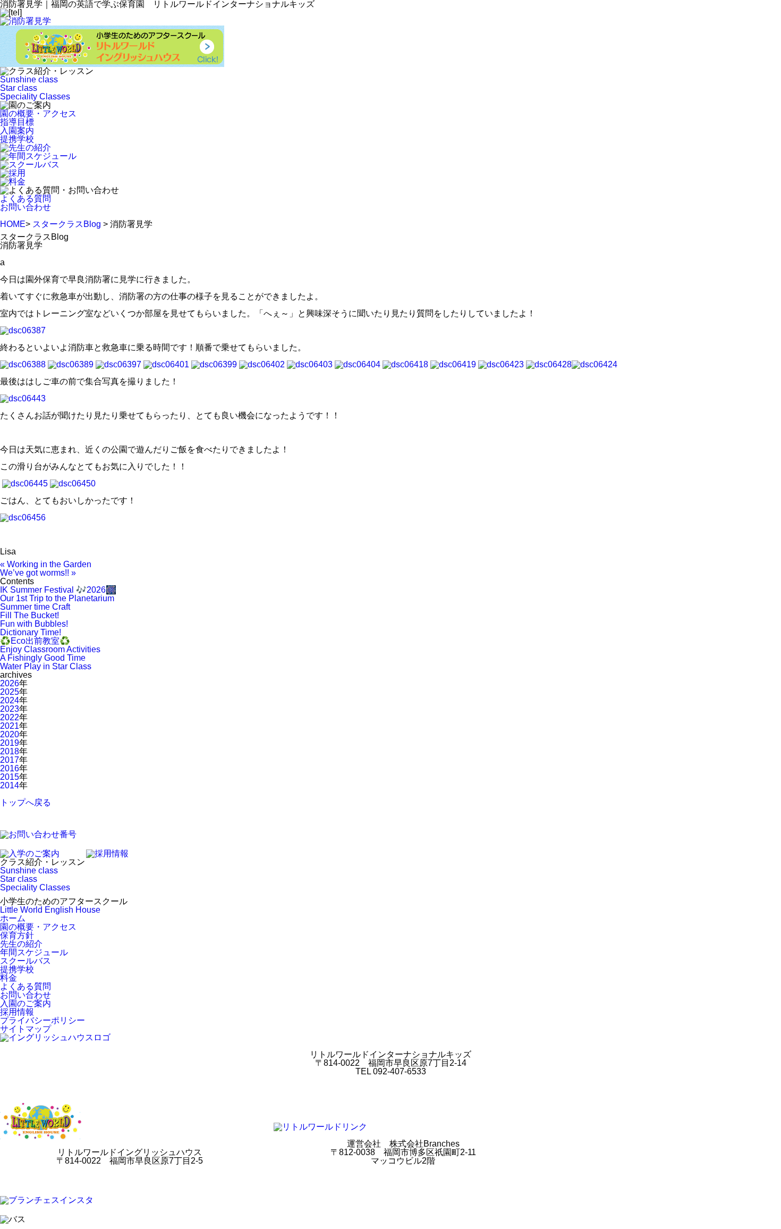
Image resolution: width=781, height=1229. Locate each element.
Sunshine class (29, 79)
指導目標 (17, 122)
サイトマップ (25, 1028)
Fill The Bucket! (29, 615)
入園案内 (17, 130)
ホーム (13, 918)
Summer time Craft (35, 606)
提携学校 (17, 139)
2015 (9, 776)
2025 (9, 691)
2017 (9, 759)
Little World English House (50, 909)
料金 (8, 977)
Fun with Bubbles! (34, 623)
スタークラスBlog (66, 224)
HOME (13, 224)
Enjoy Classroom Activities (50, 649)
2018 (9, 751)
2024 (9, 700)
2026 (9, 683)
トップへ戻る (25, 802)
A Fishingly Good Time (43, 657)
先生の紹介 (21, 943)
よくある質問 (25, 198)
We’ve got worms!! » (38, 572)
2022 (9, 717)
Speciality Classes (35, 96)
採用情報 (17, 1011)
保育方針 (17, 935)
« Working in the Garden (45, 564)
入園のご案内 (25, 1003)
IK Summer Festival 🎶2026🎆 (58, 589)
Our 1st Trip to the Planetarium (57, 598)
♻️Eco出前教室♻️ (35, 640)
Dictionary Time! (30, 632)
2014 (9, 785)
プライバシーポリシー (42, 1020)
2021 (9, 725)
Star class (18, 87)
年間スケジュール (34, 952)
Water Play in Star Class (45, 666)
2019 (9, 742)
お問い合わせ (25, 207)
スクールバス (25, 960)
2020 (9, 734)
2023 (9, 708)
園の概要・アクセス (38, 113)
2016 (9, 768)
